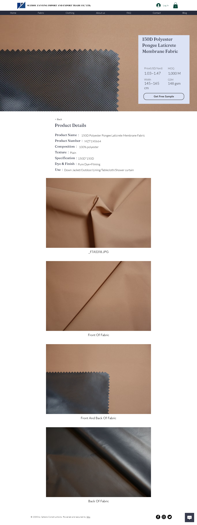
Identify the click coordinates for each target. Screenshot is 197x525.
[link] (175, 5)
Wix (88, 517)
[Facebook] (158, 517)
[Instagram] (164, 517)
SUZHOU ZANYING (37, 5)
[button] (41, 13)
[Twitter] (169, 517)
